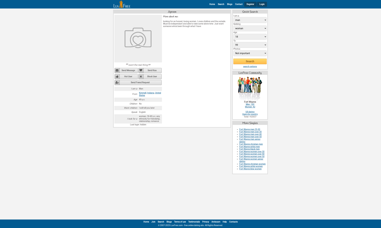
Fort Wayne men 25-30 (249, 129)
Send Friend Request (140, 82)
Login (262, 4)
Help (225, 222)
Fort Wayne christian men (251, 144)
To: (234, 40)
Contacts (233, 222)
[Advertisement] (190, 197)
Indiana (150, 93)
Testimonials (194, 222)
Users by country (250, 114)
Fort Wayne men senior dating (249, 140)
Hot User (128, 76)
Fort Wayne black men (249, 149)
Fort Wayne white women (251, 166)
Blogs (229, 4)
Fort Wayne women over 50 (251, 156)
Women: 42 (250, 107)
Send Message (128, 70)
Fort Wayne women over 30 (251, 151)
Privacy (205, 222)
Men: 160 (250, 104)
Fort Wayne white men (249, 146)
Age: (235, 32)
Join (153, 222)
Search (221, 4)
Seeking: (237, 24)
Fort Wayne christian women (252, 164)
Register (250, 4)
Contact (239, 4)
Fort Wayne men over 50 (250, 136)
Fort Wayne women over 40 (251, 154)
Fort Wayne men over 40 (250, 134)
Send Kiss (152, 70)
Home (212, 4)
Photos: (237, 49)
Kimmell (142, 93)
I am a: (236, 16)
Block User (152, 76)
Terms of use (180, 222)
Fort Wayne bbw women (250, 169)
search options (250, 66)
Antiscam (215, 222)
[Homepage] (122, 4)
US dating (250, 112)
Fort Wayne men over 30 (250, 132)
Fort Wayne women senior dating (251, 160)
